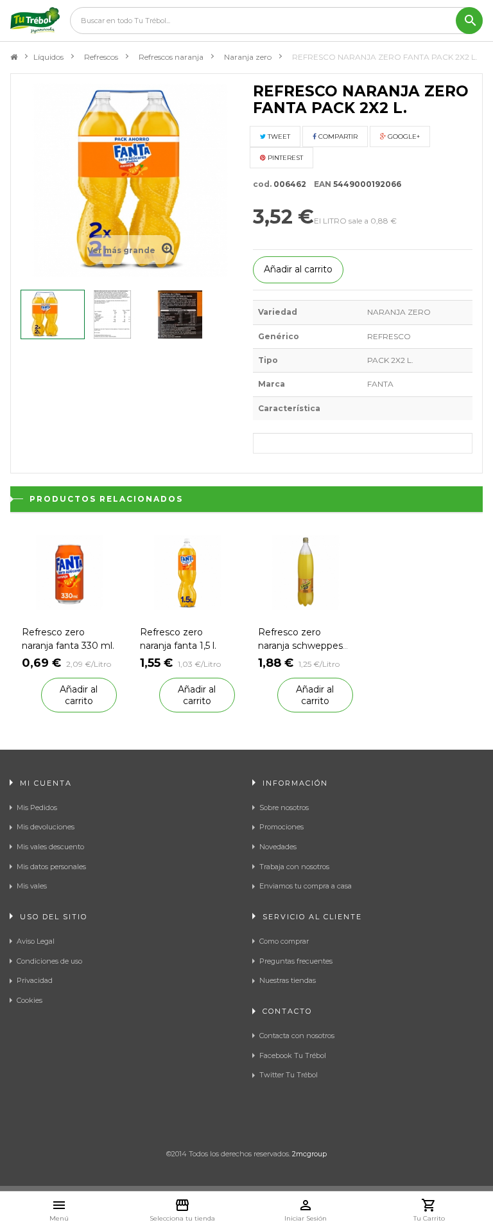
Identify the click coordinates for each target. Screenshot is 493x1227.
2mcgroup (309, 1153)
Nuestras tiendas (287, 980)
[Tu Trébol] (35, 20)
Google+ (403, 136)
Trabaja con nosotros (294, 866)
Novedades (278, 846)
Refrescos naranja (171, 57)
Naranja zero (248, 57)
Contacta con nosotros (296, 1035)
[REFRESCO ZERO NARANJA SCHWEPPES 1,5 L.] (305, 571)
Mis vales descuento (50, 846)
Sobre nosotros (284, 807)
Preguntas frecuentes (296, 961)
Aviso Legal (36, 941)
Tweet (278, 136)
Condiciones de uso (49, 961)
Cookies (29, 1000)
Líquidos (48, 57)
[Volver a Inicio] (13, 57)
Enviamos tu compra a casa (305, 885)
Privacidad (35, 980)
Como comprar (284, 941)
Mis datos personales (51, 866)
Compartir (337, 136)
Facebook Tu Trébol (292, 1055)
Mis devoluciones (45, 826)
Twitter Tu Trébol (288, 1074)
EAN (319, 184)
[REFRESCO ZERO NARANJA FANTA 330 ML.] (69, 571)
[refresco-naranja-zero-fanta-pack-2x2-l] (53, 314)
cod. (262, 184)
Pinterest (284, 158)
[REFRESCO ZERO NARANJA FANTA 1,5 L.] (187, 571)
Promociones (281, 826)
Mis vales (32, 885)
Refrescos (101, 57)
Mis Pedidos (37, 807)
